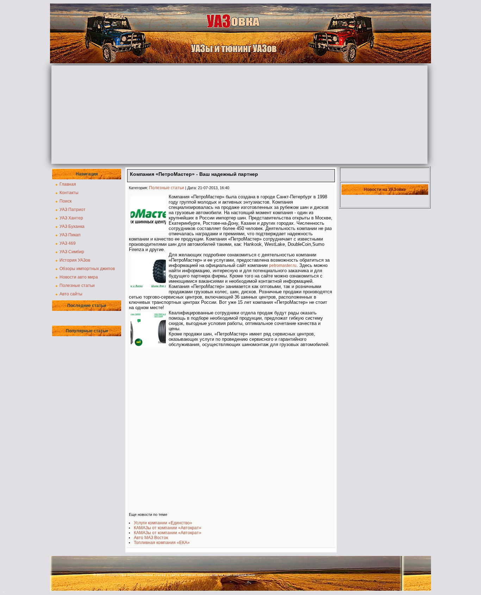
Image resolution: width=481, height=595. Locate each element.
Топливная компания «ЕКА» (162, 542)
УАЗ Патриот (73, 209)
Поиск (65, 201)
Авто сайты (71, 294)
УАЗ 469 (68, 243)
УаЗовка (112, 575)
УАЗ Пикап (70, 234)
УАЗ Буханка (72, 226)
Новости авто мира (79, 277)
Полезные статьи (77, 285)
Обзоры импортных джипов (87, 268)
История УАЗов (75, 260)
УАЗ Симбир (72, 251)
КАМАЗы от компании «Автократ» (167, 527)
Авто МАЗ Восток (151, 537)
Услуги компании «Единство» (163, 522)
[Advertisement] (239, 114)
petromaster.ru (282, 265)
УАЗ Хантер (71, 218)
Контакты (69, 192)
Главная (68, 184)
